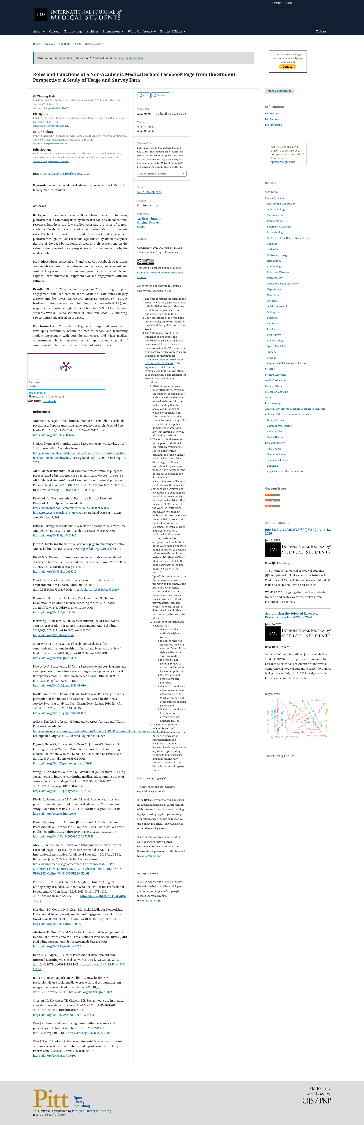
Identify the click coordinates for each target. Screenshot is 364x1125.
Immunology (274, 266)
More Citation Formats (153, 173)
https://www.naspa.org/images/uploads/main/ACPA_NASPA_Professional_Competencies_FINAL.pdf (99, 731)
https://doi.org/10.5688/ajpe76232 (54, 571)
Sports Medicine (276, 346)
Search (323, 31)
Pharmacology (273, 403)
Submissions (112, 31)
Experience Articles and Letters (285, 471)
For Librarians (273, 124)
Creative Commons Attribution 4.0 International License (160, 272)
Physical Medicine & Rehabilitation (287, 363)
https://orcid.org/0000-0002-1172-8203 (51, 108)
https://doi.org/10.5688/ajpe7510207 (96, 589)
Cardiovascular (276, 215)
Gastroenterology (277, 255)
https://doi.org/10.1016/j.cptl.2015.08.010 (59, 685)
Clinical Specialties (275, 198)
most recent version (130, 58)
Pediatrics (272, 317)
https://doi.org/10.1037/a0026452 (54, 435)
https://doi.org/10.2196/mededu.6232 (57, 946)
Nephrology (274, 289)
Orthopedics (274, 312)
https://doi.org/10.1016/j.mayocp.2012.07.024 (62, 791)
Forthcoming (73, 31)
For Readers (272, 113)
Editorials (272, 465)
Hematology (274, 260)
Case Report (274, 448)
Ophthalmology (276, 209)
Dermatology (274, 221)
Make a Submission (280, 90)
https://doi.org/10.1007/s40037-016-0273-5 (67, 490)
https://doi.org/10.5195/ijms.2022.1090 (64, 173)
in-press (162, 95)
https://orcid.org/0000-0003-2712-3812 (51, 161)
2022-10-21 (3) (146, 127)
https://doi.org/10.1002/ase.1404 (100, 549)
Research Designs (275, 443)
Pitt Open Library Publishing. (92, 1111)
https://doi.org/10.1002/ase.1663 (53, 635)
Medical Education (149, 218)
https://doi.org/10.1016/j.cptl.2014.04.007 (59, 713)
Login (289, 3)
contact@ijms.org (150, 856)
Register (277, 3)
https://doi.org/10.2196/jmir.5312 (90, 992)
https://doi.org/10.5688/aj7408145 (54, 535)
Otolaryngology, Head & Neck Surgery (289, 238)
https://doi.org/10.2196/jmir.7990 (54, 813)
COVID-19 (270, 369)
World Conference (140, 31)
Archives (92, 31)
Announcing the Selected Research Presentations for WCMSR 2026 (291, 615)
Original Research (149, 222)
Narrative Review (277, 454)
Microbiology (274, 278)
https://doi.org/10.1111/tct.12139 (54, 612)
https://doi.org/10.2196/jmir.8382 (54, 658)
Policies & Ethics (171, 31)
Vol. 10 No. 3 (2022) (70, 44)
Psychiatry (273, 329)
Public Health (274, 431)
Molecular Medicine (276, 391)
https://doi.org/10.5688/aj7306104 (54, 1055)
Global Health (275, 437)
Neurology (273, 295)
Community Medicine (279, 425)
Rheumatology (275, 340)
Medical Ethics (273, 386)
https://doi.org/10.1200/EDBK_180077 (57, 924)
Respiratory (274, 335)
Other (141, 226)
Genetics (272, 243)
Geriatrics (272, 249)
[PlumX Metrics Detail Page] (66, 366)
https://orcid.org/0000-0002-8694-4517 (51, 126)
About (37, 31)
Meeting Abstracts (275, 374)
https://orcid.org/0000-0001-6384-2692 (51, 143)
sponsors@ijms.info (283, 162)
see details (49, 401)
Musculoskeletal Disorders (282, 283)
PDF (145, 95)
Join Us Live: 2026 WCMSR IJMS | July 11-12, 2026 (298, 532)
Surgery (271, 352)
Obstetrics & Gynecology (281, 203)
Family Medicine (276, 420)
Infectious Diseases (278, 272)
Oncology (272, 300)
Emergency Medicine (279, 226)
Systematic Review (278, 460)
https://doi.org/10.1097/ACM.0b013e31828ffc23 (63, 1015)
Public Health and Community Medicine (288, 414)
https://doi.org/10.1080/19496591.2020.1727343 (63, 836)
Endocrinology (275, 232)
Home (36, 44)
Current (54, 31)
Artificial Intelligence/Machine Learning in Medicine (295, 408)
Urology (271, 357)
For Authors (272, 119)
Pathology (273, 323)
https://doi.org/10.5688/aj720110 (89, 1033)
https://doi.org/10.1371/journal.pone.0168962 (62, 763)
